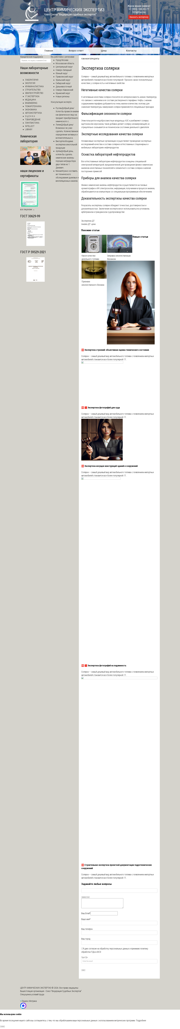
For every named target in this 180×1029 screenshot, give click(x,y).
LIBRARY (28, 129)
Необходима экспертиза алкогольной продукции (66, 144)
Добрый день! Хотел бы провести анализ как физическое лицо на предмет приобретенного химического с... (67, 115)
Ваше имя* (85, 919)
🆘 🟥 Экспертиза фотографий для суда (100, 407)
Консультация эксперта (61, 102)
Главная (48, 50)
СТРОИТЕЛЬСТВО (33, 89)
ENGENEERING (31, 103)
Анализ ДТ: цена (88, 224)
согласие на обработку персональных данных (109, 948)
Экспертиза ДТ (88, 220)
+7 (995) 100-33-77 (139, 9)
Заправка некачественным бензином (119, 257)
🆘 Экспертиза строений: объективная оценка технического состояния (115, 350)
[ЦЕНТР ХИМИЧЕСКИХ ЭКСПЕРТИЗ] (29, 20)
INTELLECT (29, 126)
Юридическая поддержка (31, 56)
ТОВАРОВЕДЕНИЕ (32, 119)
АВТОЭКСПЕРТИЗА (33, 113)
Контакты (131, 50)
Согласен (2, 1026)
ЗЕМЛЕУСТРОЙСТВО (34, 93)
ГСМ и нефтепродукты (90, 59)
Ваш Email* (85, 913)
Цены (104, 50)
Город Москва (62, 60)
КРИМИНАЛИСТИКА (34, 86)
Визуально (84, 897)
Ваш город (85, 939)
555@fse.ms (139, 12)
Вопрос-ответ (76, 50)
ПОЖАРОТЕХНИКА (33, 106)
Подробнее (141, 1020)
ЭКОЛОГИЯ (30, 83)
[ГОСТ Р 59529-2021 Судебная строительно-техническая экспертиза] (35, 281)
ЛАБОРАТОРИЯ (31, 80)
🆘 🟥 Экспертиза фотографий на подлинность (103, 665)
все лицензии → (27, 209)
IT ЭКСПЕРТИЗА (32, 96)
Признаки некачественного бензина (93, 283)
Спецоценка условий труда (32, 994)
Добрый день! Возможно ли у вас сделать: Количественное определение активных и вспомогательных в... (67, 131)
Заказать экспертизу (138, 17)
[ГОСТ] (35, 245)
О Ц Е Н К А (30, 116)
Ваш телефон (87, 929)
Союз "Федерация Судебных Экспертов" (64, 991)
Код (88, 897)
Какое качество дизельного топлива (90, 257)
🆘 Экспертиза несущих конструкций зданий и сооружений (109, 466)
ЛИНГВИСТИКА (32, 123)
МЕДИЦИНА (30, 99)
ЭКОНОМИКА (31, 109)
